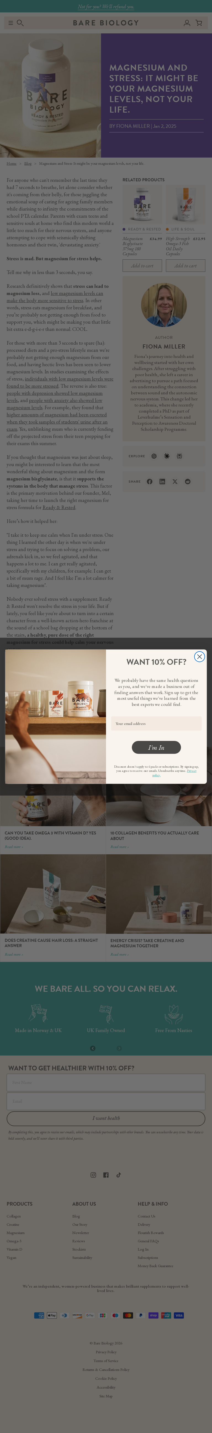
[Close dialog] (199, 657)
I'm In (156, 747)
